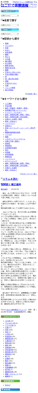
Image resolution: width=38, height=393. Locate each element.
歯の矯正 (8, 61)
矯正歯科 (4, 189)
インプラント (10, 159)
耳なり (7, 57)
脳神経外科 (9, 372)
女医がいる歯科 (11, 168)
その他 (7, 321)
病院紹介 (8, 354)
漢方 (6, 150)
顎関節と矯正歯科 (11, 184)
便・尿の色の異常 (12, 79)
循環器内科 (9, 339)
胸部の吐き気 (10, 68)
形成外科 (8, 336)
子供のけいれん (11, 83)
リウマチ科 (9, 325)
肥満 (6, 43)
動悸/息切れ (9, 66)
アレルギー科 (10, 323)
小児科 (7, 334)
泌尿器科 (8, 347)
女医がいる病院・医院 (13, 119)
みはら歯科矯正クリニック (16, 310)
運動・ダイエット (12, 374)
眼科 (6, 361)
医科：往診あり (11, 121)
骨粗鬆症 (8, 146)
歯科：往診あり (11, 170)
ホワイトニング (11, 161)
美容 (6, 48)
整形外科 (8, 343)
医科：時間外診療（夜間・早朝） (17, 115)
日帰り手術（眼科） (12, 141)
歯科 (6, 345)
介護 (6, 328)
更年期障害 (9, 154)
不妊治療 (8, 106)
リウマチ (8, 135)
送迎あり (8, 126)
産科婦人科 (9, 352)
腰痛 (6, 70)
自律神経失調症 (11, 148)
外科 (6, 332)
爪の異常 (8, 63)
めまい (7, 50)
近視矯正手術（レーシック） (16, 110)
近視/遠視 (8, 52)
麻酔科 (7, 376)
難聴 (6, 54)
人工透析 (8, 104)
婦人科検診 (9, 90)
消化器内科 (9, 350)
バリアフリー (10, 123)
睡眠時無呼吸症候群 (12, 132)
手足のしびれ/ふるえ (13, 72)
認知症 (7, 143)
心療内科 (8, 341)
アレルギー (9, 46)
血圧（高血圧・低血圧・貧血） (17, 108)
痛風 (6, 137)
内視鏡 (7, 152)
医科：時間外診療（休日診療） (17, 117)
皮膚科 (7, 358)
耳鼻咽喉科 (9, 367)
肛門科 (7, 370)
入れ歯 (7, 59)
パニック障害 (10, 88)
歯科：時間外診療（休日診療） (17, 166)
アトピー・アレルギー (13, 112)
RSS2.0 (7, 385)
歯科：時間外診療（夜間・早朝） (17, 163)
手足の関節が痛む (12, 74)
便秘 (6, 81)
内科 (6, 330)
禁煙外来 (8, 157)
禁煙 (6, 365)
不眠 (6, 85)
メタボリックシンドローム (15, 139)
